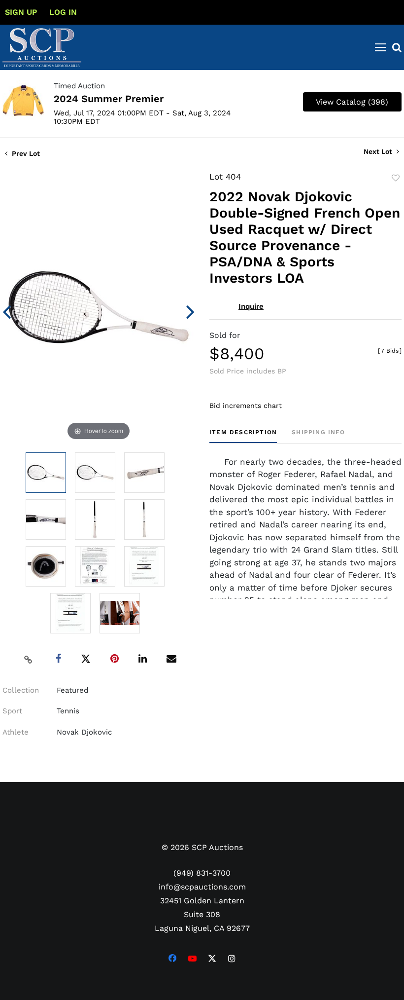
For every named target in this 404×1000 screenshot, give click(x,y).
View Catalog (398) (352, 102)
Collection (20, 690)
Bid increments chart (245, 405)
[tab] (243, 436)
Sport (12, 710)
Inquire (251, 306)
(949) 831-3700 (202, 873)
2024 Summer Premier (109, 99)
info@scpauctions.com (202, 886)
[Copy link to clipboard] (28, 659)
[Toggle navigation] (380, 47)
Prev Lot (25, 153)
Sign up (21, 12)
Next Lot (379, 151)
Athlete (15, 732)
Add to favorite (396, 178)
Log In (63, 12)
